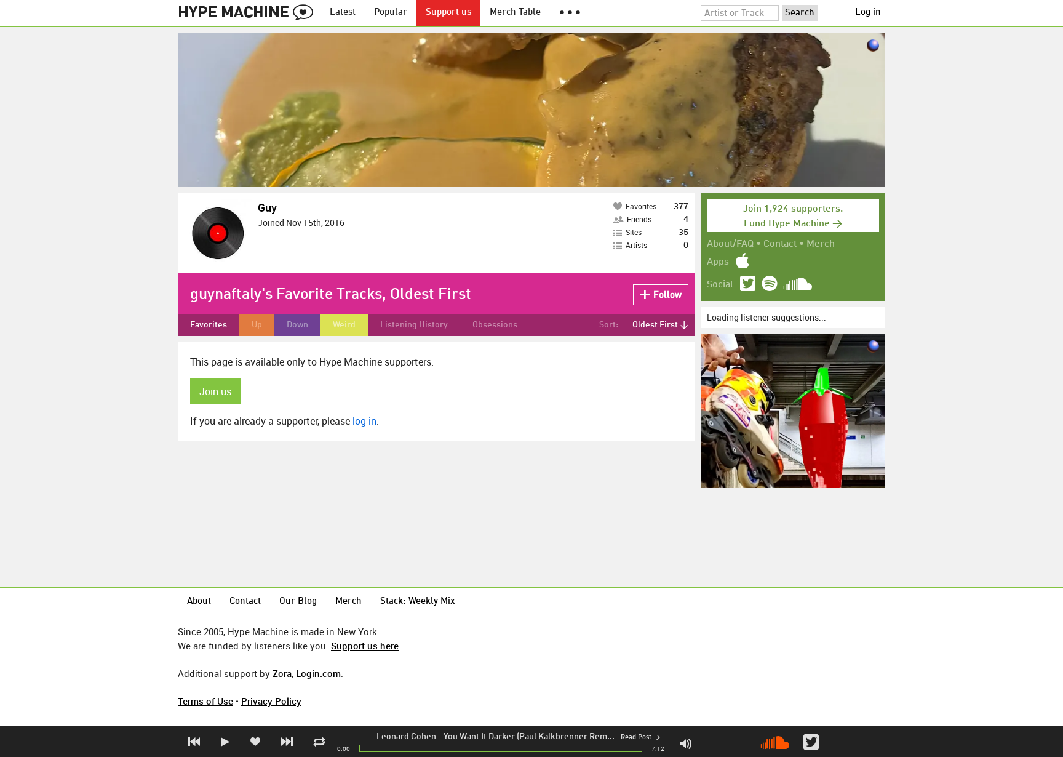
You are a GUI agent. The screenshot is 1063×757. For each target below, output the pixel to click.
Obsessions (494, 325)
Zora (282, 673)
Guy (267, 207)
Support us (448, 12)
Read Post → (640, 737)
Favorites (208, 325)
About (199, 601)
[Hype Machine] (249, 13)
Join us (215, 391)
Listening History (414, 325)
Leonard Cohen (406, 736)
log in (364, 421)
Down (297, 325)
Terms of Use (205, 701)
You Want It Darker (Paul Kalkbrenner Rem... (529, 736)
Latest (343, 12)
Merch (820, 244)
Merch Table (515, 12)
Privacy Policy (271, 701)
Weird (344, 325)
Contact (780, 244)
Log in (868, 12)
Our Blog (298, 601)
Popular (390, 12)
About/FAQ (730, 244)
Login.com (318, 673)
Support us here (365, 645)
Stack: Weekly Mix (417, 601)
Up (257, 325)
